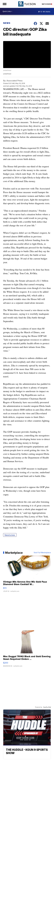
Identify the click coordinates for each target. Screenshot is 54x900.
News (6, 23)
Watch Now (46, 4)
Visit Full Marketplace (42, 553)
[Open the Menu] (4, 4)
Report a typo (10, 535)
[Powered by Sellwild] (47, 707)
